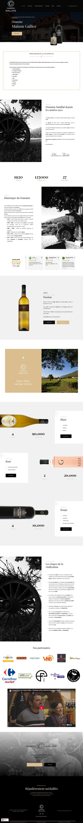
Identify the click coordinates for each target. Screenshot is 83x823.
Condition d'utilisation (64, 822)
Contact (59, 5)
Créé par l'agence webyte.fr (64, 810)
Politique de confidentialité (18, 822)
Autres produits (39, 5)
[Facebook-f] (43, 814)
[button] (74, 263)
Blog (53, 5)
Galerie (47, 5)
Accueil (23, 5)
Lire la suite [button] (63, 268)
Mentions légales (41, 822)
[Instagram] (40, 814)
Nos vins (30, 5)
